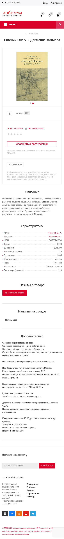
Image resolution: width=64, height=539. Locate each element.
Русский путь (55, 236)
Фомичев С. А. (55, 233)
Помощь (31, 496)
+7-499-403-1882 (12, 2)
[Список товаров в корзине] (59, 16)
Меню (12, 24)
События (31, 487)
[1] (8, 134)
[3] (14, 134)
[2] (11, 134)
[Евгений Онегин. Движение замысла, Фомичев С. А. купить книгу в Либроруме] (32, 100)
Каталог (30, 490)
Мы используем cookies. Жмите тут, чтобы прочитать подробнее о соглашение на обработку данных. (28, 531)
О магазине (32, 484)
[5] (21, 134)
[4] (18, 134)
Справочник (33, 493)
